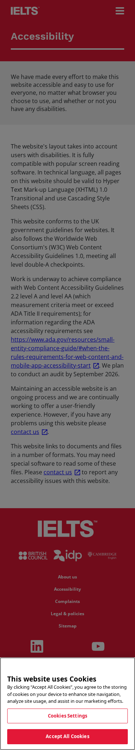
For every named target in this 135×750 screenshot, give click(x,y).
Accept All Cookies (67, 736)
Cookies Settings (67, 716)
